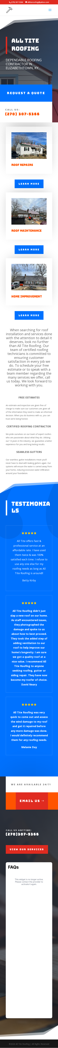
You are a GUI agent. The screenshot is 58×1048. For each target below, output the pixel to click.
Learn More (29, 183)
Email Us (30, 801)
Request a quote (26, 93)
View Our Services (27, 849)
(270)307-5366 (22, 834)
